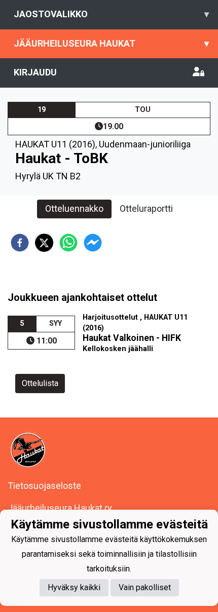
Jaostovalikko (111, 14)
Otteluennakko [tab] (74, 208)
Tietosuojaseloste (44, 485)
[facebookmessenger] (93, 243)
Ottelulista (40, 383)
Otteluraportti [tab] (146, 208)
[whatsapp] (68, 243)
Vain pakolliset (145, 587)
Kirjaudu (35, 72)
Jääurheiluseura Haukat (111, 43)
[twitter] (44, 243)
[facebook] (20, 243)
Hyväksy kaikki (74, 587)
